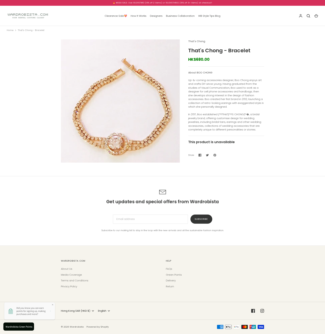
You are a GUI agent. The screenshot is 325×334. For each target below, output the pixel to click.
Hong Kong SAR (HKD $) (75, 311)
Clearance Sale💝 (116, 16)
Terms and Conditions (74, 280)
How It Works (138, 16)
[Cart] (316, 16)
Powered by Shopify (97, 326)
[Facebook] (253, 311)
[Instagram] (262, 311)
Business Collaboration (180, 16)
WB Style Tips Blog (209, 16)
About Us (66, 269)
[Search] (308, 16)
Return (170, 286)
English (102, 311)
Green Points (174, 274)
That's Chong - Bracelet (31, 30)
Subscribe (201, 219)
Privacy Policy (69, 286)
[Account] (300, 16)
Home (10, 30)
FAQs (169, 269)
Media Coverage (71, 274)
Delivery (171, 280)
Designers (156, 16)
